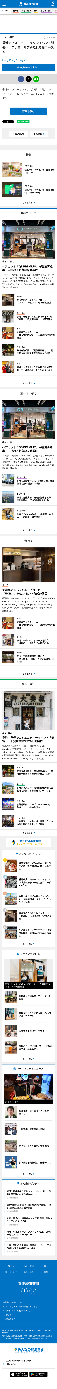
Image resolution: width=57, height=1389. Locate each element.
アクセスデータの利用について (17, 1311)
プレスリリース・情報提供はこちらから (20, 1306)
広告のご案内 (9, 1319)
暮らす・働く (46, 11)
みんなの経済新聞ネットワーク (28, 1350)
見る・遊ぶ (26, 11)
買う (36, 11)
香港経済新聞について (13, 1302)
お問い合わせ (9, 1315)
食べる (16, 11)
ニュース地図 (8, 37)
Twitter (32, 1291)
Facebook (24, 1291)
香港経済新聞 (28, 4)
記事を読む (28, 111)
